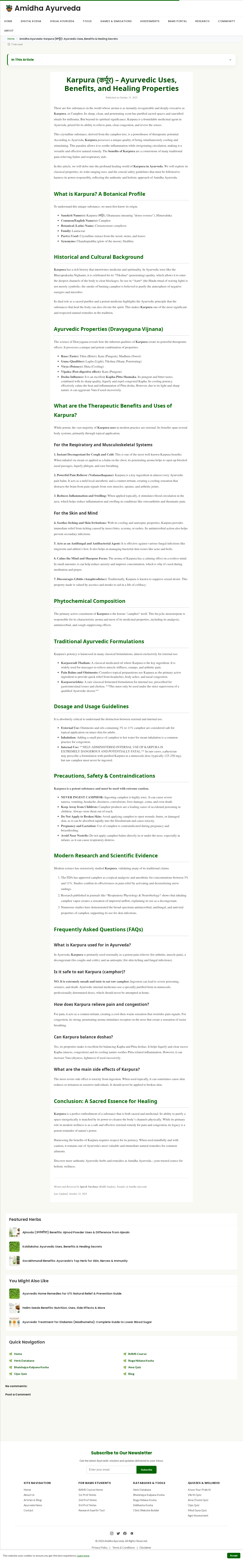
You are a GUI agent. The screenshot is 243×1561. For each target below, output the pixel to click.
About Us (29, 1494)
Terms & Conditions (123, 1547)
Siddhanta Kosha (143, 1505)
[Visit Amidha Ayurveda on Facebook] (125, 1533)
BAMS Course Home (90, 1489)
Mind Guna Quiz (197, 1510)
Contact (28, 1510)
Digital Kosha (31, 21)
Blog (131, 1373)
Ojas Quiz (20, 1373)
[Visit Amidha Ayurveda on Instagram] (112, 1533)
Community (226, 21)
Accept (233, 1555)
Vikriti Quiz (194, 1494)
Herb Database (24, 1360)
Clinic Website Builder (146, 1510)
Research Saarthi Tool (91, 1510)
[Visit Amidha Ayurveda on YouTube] (131, 1533)
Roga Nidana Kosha (141, 1360)
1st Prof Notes (87, 1494)
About (9, 30)
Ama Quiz (134, 1367)
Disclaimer (145, 1547)
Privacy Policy (99, 1547)
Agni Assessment (198, 1515)
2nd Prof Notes (87, 1500)
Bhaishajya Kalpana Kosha (31, 1367)
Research (202, 21)
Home (8, 21)
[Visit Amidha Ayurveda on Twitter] (118, 1533)
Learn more (83, 1555)
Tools (87, 21)
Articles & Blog (33, 1500)
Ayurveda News (33, 1505)
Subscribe (146, 1469)
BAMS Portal (177, 21)
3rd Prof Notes (87, 1505)
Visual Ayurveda (62, 21)
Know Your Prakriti (199, 1489)
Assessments (150, 21)
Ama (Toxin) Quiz (198, 1500)
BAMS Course (137, 1353)
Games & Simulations (116, 21)
